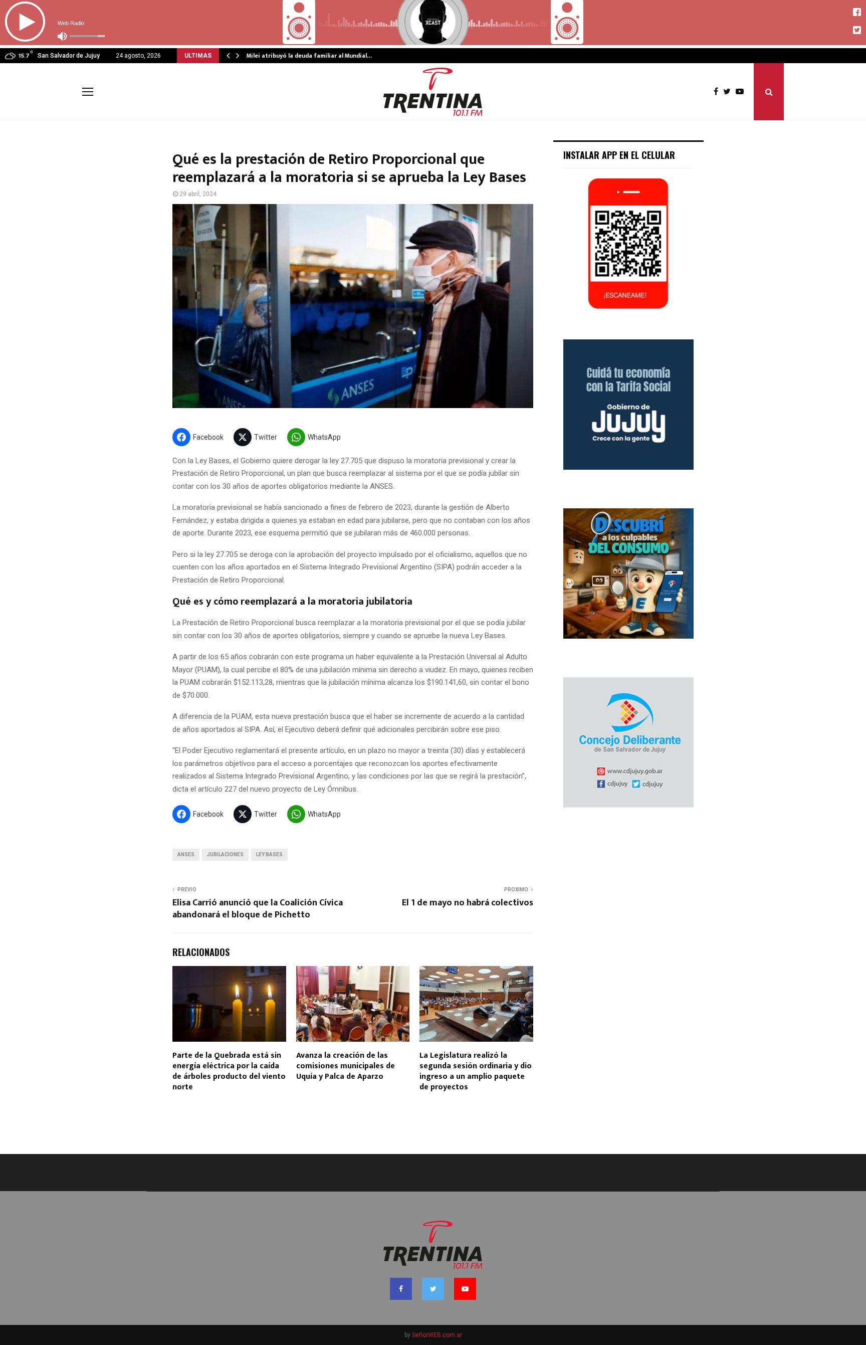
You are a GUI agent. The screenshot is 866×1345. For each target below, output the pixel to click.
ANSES (185, 854)
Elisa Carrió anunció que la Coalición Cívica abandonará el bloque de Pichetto (257, 908)
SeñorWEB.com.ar (437, 1334)
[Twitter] (729, 92)
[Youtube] (742, 92)
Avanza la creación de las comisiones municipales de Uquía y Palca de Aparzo (345, 1066)
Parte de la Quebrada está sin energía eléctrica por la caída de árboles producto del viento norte (229, 1071)
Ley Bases (269, 854)
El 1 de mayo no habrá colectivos (467, 902)
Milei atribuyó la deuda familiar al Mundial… (309, 56)
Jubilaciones (225, 854)
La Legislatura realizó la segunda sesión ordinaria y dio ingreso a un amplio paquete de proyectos (475, 1071)
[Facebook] (718, 92)
